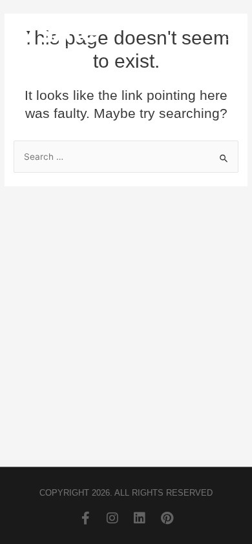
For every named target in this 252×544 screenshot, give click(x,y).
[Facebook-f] (85, 518)
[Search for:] (126, 157)
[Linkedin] (139, 518)
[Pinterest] (166, 518)
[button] (232, 35)
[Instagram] (112, 518)
